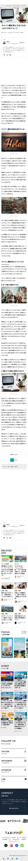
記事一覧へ (22, 42)
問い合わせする (14, 808)
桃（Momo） (21, 623)
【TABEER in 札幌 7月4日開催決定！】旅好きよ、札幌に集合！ (7, 722)
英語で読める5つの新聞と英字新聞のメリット (20, 617)
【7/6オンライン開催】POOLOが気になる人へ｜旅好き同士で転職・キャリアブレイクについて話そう (20, 704)
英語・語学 (4, 590)
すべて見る (24, 632)
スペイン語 (6, 466)
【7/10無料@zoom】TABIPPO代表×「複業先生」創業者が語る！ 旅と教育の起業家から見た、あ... (20, 683)
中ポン (8, 41)
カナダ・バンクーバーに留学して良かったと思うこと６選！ (7, 617)
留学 (16, 466)
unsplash (16, 153)
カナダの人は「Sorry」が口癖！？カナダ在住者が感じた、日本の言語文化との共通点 (20, 569)
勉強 (12, 466)
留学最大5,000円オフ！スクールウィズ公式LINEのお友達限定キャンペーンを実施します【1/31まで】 (7, 570)
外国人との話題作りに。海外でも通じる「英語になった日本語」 (20, 595)
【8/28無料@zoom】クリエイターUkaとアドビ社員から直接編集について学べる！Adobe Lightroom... (7, 683)
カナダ (16, 564)
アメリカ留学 (5, 564)
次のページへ (14, 454)
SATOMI (6, 623)
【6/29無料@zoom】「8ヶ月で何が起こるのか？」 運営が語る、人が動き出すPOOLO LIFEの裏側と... (20, 724)
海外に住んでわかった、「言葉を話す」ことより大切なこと (7, 594)
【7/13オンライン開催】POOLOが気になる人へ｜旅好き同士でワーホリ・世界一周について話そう (7, 704)
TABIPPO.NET (6, 578)
